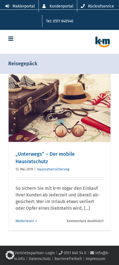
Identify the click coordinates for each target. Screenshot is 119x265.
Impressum (95, 258)
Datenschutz (40, 258)
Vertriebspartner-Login (34, 253)
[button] (10, 255)
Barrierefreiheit (68, 258)
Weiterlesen (24, 221)
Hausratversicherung (53, 169)
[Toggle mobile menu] (11, 38)
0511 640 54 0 (74, 253)
